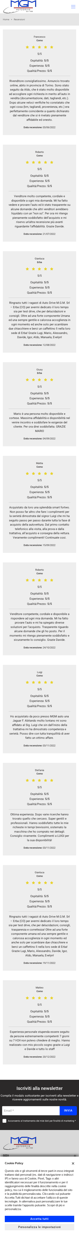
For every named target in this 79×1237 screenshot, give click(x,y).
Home (6, 19)
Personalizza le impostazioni (39, 1227)
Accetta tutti (39, 1219)
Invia (68, 1110)
